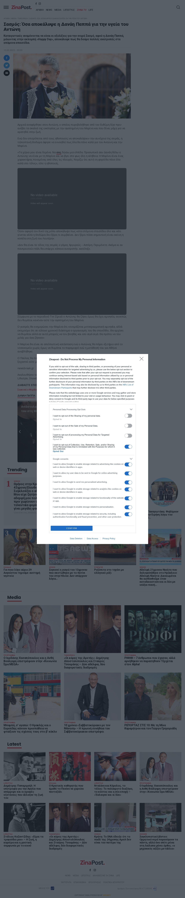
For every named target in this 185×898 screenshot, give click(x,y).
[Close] (142, 359)
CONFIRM (71, 528)
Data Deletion (76, 538)
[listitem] (92, 409)
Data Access (92, 538)
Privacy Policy (109, 538)
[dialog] (92, 449)
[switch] (128, 416)
